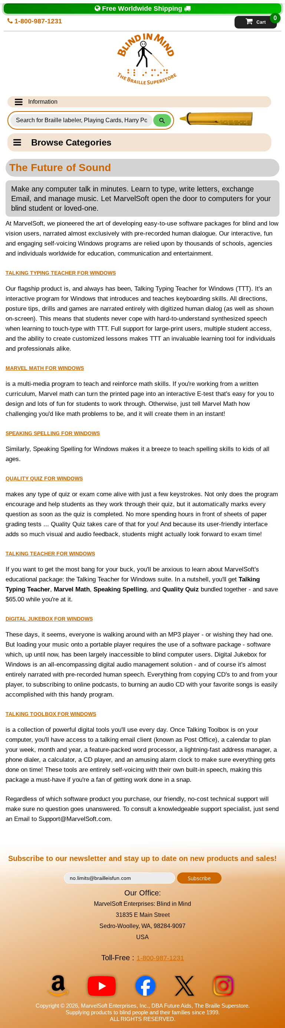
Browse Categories (71, 142)
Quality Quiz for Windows (44, 478)
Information (43, 102)
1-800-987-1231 (37, 21)
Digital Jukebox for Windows (49, 619)
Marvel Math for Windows (45, 368)
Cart (266, 20)
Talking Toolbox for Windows (51, 714)
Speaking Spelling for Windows (53, 433)
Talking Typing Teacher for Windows (61, 273)
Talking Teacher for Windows (50, 554)
